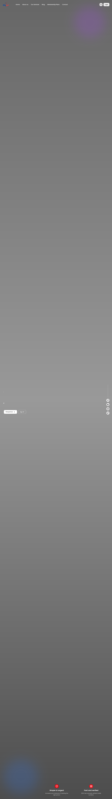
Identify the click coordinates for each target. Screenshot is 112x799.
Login (106, 4)
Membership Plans (53, 4)
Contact (65, 4)
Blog (43, 4)
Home (18, 4)
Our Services (35, 4)
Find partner (9, 412)
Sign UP (22, 412)
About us (25, 4)
